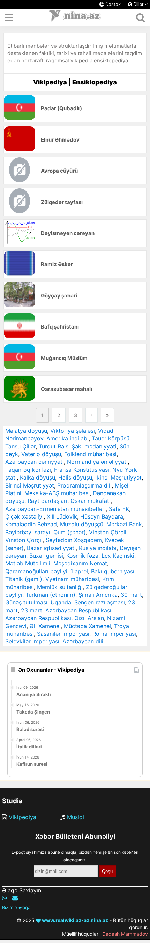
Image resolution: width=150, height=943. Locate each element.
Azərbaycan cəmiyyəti (34, 461)
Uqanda (61, 602)
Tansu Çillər (20, 446)
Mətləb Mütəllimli (27, 563)
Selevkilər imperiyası (32, 641)
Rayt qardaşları (47, 500)
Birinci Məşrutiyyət (29, 485)
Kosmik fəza (82, 555)
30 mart (131, 594)
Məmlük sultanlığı (60, 586)
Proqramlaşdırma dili (84, 485)
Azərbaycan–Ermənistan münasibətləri (55, 508)
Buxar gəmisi (46, 555)
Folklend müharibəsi (90, 454)
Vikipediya (22, 817)
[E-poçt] (15, 898)
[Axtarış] (140, 17)
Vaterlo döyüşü (41, 454)
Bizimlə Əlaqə (16, 907)
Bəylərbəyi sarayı (27, 532)
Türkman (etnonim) (50, 594)
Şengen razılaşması (99, 602)
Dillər (138, 4)
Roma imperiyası (114, 633)
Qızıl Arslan (89, 617)
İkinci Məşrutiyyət (118, 477)
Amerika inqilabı (67, 438)
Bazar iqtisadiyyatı (51, 547)
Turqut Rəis (53, 446)
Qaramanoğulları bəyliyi (36, 571)
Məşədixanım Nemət (80, 563)
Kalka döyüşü (37, 477)
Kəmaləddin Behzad (31, 524)
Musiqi (75, 817)
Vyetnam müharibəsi (72, 578)
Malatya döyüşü (26, 430)
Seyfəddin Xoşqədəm (74, 539)
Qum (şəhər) (69, 532)
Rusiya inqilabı (98, 547)
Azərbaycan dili (82, 641)
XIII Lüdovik (62, 516)
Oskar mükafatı (90, 500)
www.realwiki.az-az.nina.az (74, 920)
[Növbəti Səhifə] (91, 415)
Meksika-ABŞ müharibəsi (57, 493)
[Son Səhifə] (107, 415)
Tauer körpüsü (110, 438)
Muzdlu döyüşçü (81, 524)
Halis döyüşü (75, 477)
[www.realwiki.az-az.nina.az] (75, 17)
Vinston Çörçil (107, 532)
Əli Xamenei (45, 626)
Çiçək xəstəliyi (24, 516)
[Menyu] (8, 17)
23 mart (31, 610)
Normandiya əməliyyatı (97, 461)
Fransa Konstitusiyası (81, 469)
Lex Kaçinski (118, 555)
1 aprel (79, 571)
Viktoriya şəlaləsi (72, 430)
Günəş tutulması (26, 602)
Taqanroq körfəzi (28, 469)
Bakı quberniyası (112, 571)
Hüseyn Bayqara (101, 516)
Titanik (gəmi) (23, 578)
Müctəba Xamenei (87, 626)
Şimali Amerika (98, 594)
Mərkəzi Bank (124, 524)
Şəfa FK (119, 508)
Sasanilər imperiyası (63, 633)
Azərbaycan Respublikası (78, 610)
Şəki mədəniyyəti (94, 446)
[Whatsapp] (4, 898)
